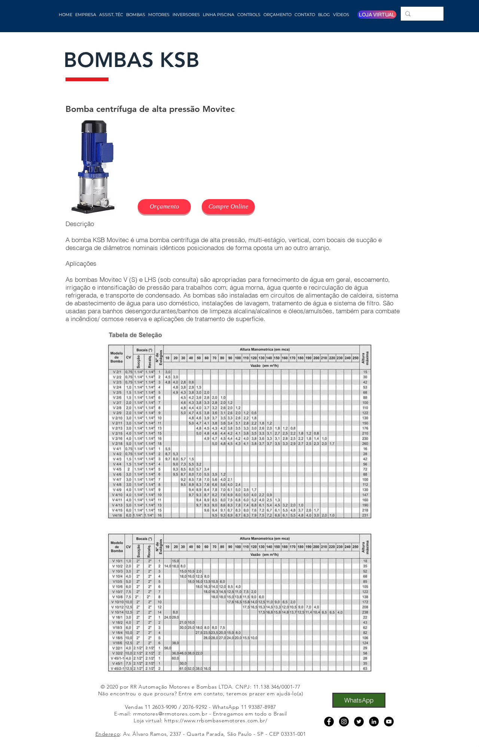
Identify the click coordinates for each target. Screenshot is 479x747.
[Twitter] (359, 721)
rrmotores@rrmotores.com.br (170, 713)
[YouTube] (389, 721)
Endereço (107, 734)
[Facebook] (329, 721)
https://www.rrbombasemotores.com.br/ (215, 720)
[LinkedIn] (374, 721)
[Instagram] (344, 721)
